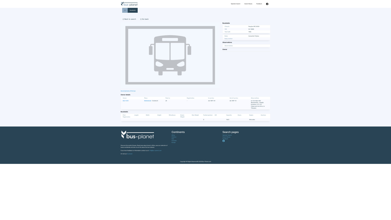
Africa (173, 135)
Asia (173, 139)
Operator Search (235, 3)
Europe (174, 142)
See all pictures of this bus (128, 91)
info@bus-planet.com (155, 150)
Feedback (259, 3)
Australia (174, 140)
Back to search (130, 19)
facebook (129, 154)
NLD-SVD (126, 100)
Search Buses (248, 3)
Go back (145, 19)
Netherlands (147, 100)
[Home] (125, 10)
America (174, 137)
